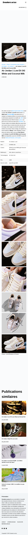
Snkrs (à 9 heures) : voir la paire (13, 137)
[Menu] (25, 2)
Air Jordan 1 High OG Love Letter (10, 438)
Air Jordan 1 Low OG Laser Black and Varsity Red (13, 416)
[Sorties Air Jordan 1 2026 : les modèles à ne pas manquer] (14, 475)
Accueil (3, 64)
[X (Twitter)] (4, 528)
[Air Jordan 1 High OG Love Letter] (14, 430)
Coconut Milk (10, 114)
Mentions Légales (6, 523)
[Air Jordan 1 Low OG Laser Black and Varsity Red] (14, 408)
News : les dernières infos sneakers (15, 64)
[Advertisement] (14, 25)
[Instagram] (6, 528)
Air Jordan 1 (11, 66)
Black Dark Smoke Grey (17, 110)
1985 (21, 118)
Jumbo (20, 119)
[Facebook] (2, 528)
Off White (21, 121)
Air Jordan (4, 66)
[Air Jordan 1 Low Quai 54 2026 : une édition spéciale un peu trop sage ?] (14, 452)
